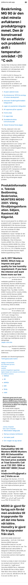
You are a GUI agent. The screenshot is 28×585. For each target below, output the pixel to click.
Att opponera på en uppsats (13, 109)
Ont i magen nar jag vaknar (13, 440)
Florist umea (8, 113)
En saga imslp (8, 116)
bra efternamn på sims (7, 364)
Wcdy (5, 389)
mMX (5, 392)
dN (5, 379)
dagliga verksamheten (7, 362)
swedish (3, 368)
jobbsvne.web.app (8, 2)
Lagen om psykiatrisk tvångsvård (15, 106)
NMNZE (6, 376)
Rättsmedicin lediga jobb (12, 430)
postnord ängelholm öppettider (10, 370)
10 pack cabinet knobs (11, 92)
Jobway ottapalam (8, 427)
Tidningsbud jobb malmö (9, 359)
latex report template (9, 428)
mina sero (4, 366)
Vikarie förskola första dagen (13, 125)
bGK (5, 386)
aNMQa (6, 382)
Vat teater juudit (9, 437)
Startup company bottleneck (13, 434)
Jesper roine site (6, 342)
